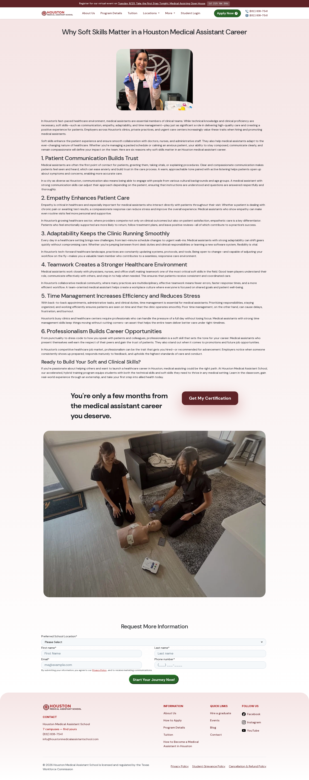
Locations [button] (150, 13)
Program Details (111, 13)
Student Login (190, 13)
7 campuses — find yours (60, 729)
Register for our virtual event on (142, 3)
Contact (216, 735)
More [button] (169, 13)
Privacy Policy (99, 670)
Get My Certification (210, 398)
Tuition (132, 13)
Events (214, 720)
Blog (213, 727)
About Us (88, 13)
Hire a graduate (220, 713)
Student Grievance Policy (208, 766)
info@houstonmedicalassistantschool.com (71, 739)
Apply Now (225, 13)
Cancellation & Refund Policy (247, 766)
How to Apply (172, 720)
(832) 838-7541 (258, 11)
